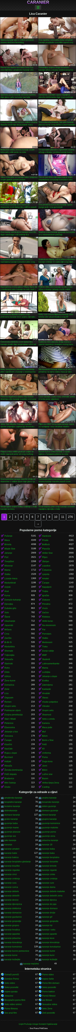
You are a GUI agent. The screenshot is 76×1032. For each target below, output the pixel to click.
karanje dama (48, 887)
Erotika (45, 680)
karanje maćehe (31, 964)
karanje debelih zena (52, 895)
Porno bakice (48, 991)
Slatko (45, 638)
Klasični (8, 744)
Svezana (8, 736)
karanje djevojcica (13, 904)
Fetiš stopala (10, 774)
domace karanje (12, 815)
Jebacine (8, 996)
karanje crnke (48, 874)
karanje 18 (47, 844)
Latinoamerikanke (50, 663)
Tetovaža (8, 659)
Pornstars (46, 634)
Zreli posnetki (48, 1013)
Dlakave (46, 600)
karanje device (11, 900)
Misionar (8, 565)
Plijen (45, 557)
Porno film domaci (50, 983)
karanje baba (48, 849)
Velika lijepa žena (50, 782)
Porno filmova (11, 1008)
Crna (6, 634)
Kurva (7, 595)
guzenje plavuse (12, 832)
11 (62, 516)
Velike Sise (47, 553)
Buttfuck (46, 544)
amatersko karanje (13, 798)
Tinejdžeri (9, 561)
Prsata (45, 540)
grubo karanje (11, 819)
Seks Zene (47, 1008)
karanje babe (10, 853)
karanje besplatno (50, 857)
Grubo (7, 787)
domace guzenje (50, 810)
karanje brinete (49, 866)
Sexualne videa (49, 1004)
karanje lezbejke (12, 959)
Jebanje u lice (11, 731)
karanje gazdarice (13, 917)
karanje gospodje (12, 921)
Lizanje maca (10, 578)
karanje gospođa (50, 921)
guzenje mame (11, 827)
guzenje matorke (50, 827)
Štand (7, 617)
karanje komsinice (13, 946)
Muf (44, 731)
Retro (7, 668)
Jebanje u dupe (49, 676)
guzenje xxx (10, 836)
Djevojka (8, 604)
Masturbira (9, 646)
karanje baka (48, 853)
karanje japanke (12, 934)
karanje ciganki (49, 870)
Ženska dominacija (13, 770)
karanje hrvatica (12, 929)
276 (70, 516)
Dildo (7, 672)
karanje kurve (10, 955)
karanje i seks (48, 929)
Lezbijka (46, 672)
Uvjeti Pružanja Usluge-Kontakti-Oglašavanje (38, 1024)
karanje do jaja (49, 904)
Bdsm (45, 736)
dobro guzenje (49, 806)
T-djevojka (9, 655)
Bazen (45, 778)
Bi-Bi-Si (8, 642)
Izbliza (7, 676)
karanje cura (10, 883)
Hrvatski (46, 693)
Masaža (8, 765)
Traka (45, 646)
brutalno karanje (12, 806)
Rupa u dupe (10, 753)
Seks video (9, 983)
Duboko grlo (10, 608)
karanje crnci (10, 874)
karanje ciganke (12, 870)
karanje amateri (11, 849)
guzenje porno (49, 832)
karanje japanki (49, 934)
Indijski (7, 761)
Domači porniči (11, 974)
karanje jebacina (12, 938)
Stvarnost (46, 714)
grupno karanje (49, 819)
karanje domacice (13, 912)
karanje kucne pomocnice (16, 951)
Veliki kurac (47, 621)
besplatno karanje (13, 802)
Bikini (44, 770)
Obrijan (45, 561)
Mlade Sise (9, 548)
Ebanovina (9, 727)
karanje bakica (11, 857)
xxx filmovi (47, 1000)
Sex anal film (10, 1013)
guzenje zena (48, 836)
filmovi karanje (49, 815)
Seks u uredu (48, 719)
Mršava (7, 629)
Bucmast (8, 757)
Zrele (6, 689)
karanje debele (11, 891)
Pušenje (8, 536)
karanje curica (11, 887)
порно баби (48, 979)
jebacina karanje (50, 840)
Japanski (8, 625)
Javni (44, 765)
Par (43, 629)
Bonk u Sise (48, 740)
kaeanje (8, 844)
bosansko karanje (50, 802)
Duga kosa (47, 761)
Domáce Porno (11, 979)
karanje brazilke (12, 866)
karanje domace (50, 908)
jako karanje (10, 840)
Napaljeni (46, 587)
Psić (6, 557)
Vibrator (46, 706)
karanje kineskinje (51, 942)
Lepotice (46, 565)
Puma (45, 757)
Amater (45, 578)
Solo (6, 612)
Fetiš (44, 744)
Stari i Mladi (10, 719)
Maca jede (47, 727)
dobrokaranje (10, 810)
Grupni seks (10, 706)
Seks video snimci (13, 1004)
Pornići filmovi (48, 996)
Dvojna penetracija (13, 714)
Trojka (45, 591)
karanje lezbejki (49, 959)
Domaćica (9, 685)
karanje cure (48, 883)
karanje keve (48, 938)
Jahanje (8, 553)
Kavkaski (46, 689)
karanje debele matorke (53, 891)
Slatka (7, 574)
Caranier (38, 2)
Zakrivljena (47, 685)
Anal (6, 591)
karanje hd (47, 925)
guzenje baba (11, 823)
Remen (7, 702)
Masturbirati (10, 583)
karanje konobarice (51, 946)
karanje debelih (11, 895)
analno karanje (49, 798)
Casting (45, 787)
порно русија (10, 991)
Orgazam (8, 697)
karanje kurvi (48, 955)
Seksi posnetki (11, 987)
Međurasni (47, 642)
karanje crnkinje (49, 878)
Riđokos (46, 617)
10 (55, 516)
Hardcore (46, 536)
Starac (45, 697)
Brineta (7, 544)
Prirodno (46, 604)
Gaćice (45, 612)
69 (43, 748)
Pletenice (8, 723)
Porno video (48, 974)
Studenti (46, 659)
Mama (7, 570)
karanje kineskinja (13, 942)
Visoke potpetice (50, 702)
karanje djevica (49, 900)
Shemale (8, 651)
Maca (7, 540)
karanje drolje (48, 912)
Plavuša (46, 548)
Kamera (46, 723)
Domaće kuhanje (12, 600)
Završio (7, 638)
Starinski (8, 663)
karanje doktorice (12, 908)
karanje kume (48, 951)
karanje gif (47, 917)
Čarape (45, 583)
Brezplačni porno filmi (14, 1000)
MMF (44, 655)
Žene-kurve (9, 680)
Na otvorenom (49, 625)
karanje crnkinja (12, 878)
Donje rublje (48, 651)
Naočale (8, 748)
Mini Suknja (10, 782)
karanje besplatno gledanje (17, 861)
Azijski (7, 587)
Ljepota (45, 574)
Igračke (45, 595)
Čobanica (46, 570)
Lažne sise (47, 774)
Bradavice (9, 778)
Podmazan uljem (12, 710)
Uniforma (46, 753)
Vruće (45, 608)
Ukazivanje (9, 621)
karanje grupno (11, 925)
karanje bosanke (50, 861)
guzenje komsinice (51, 823)
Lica (6, 693)
